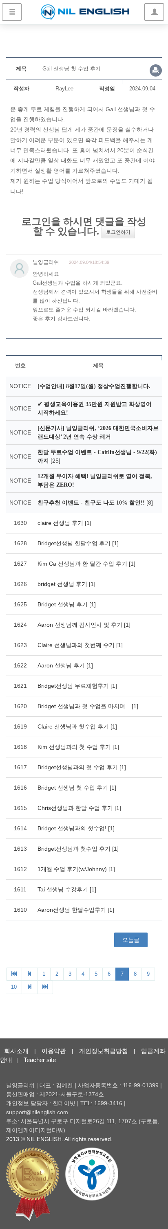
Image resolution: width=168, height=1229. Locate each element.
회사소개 (16, 1050)
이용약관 (54, 1050)
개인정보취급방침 (103, 1050)
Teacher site (40, 1059)
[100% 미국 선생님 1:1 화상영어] (85, 12)
